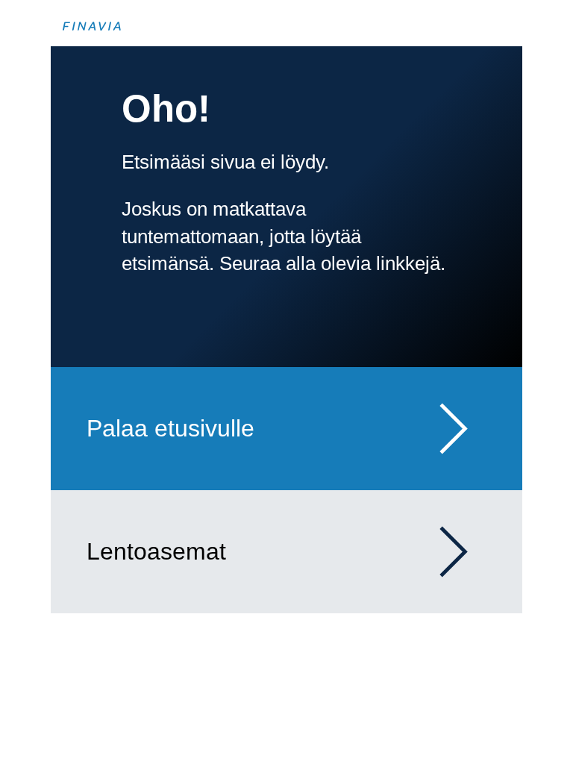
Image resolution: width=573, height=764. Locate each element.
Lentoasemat (156, 551)
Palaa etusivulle (170, 428)
